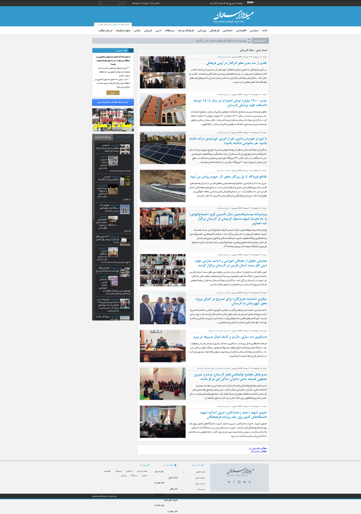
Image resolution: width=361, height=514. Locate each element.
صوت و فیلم (123, 30)
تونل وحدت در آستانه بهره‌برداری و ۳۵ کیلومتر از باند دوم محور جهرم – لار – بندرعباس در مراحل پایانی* (108, 305)
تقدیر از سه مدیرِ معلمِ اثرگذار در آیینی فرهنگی (236, 63)
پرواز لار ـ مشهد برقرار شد (107, 317)
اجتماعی (227, 30)
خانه (264, 30)
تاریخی (148, 30)
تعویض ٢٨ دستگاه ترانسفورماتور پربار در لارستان (109, 208)
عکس (137, 30)
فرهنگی (214, 30)
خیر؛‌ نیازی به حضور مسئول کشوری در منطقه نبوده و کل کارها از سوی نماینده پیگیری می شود (112, 83)
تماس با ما (155, 3)
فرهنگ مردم (186, 30)
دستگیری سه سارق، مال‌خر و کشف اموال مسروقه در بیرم (230, 337)
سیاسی (254, 30)
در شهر (213, 368)
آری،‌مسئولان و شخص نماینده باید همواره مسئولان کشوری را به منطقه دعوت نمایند (114, 72)
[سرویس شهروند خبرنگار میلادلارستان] (113, 131)
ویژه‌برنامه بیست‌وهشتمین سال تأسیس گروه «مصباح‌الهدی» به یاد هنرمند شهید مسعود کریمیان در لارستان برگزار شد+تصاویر (228, 219)
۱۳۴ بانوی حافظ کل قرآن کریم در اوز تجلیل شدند (107, 239)
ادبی (158, 30)
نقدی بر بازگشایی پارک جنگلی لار (108, 177)
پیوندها (135, 3)
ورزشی (202, 30)
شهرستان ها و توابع (216, 331)
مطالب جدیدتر (258, 451)
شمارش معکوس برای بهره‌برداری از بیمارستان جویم (107, 148)
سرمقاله (170, 30)
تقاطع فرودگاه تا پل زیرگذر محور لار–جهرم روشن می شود (228, 177)
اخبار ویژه (227, 57)
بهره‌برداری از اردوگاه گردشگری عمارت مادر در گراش (221, 40)
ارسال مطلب (105, 30)
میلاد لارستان (142, 471)
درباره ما (145, 3)
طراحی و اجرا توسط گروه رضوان (104, 496)
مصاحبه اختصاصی (203, 368)
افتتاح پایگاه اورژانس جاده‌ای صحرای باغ (107, 269)
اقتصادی (241, 30)
